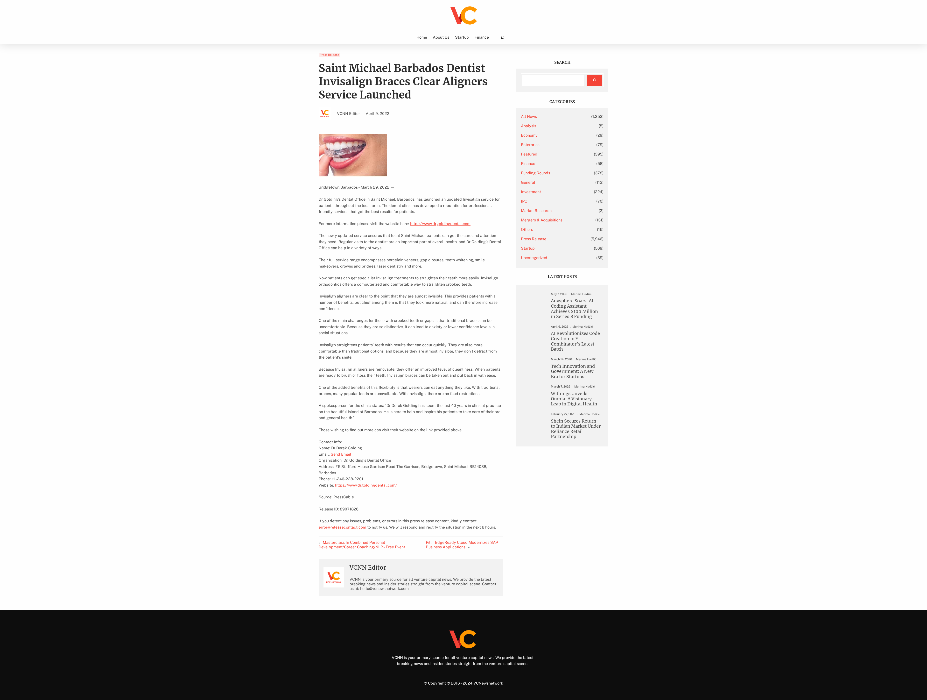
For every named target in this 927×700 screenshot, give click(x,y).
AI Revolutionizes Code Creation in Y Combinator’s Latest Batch (575, 341)
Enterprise (530, 144)
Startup (528, 248)
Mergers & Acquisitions (541, 220)
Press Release (329, 55)
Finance (528, 163)
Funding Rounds (535, 173)
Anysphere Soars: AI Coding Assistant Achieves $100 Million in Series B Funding (574, 308)
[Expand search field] (502, 37)
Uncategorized (534, 257)
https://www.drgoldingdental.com (440, 223)
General (528, 182)
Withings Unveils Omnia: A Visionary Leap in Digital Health (574, 399)
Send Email (341, 454)
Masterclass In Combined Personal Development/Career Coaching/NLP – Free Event (362, 544)
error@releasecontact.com (342, 527)
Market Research (536, 210)
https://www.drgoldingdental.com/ (366, 485)
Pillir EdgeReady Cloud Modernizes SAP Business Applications (462, 544)
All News (529, 116)
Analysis (528, 126)
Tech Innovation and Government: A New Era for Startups (573, 371)
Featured (529, 154)
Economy (529, 135)
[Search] (594, 80)
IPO (524, 201)
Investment (531, 192)
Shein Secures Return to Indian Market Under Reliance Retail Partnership (576, 428)
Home (421, 37)
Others (527, 229)
